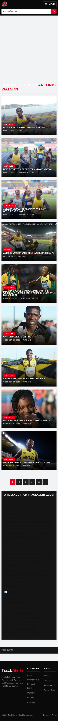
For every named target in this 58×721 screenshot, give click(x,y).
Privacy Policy (50, 690)
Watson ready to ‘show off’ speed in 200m (26, 462)
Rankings (31, 702)
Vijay (19, 130)
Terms (54, 715)
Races (7, 250)
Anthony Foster (25, 172)
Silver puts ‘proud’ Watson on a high (24, 379)
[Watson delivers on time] (29, 325)
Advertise (48, 685)
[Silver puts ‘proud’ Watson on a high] (29, 367)
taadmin (22, 256)
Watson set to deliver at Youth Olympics (26, 420)
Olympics (31, 692)
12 (39, 482)
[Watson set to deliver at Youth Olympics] (29, 409)
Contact (47, 680)
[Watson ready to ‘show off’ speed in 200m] (29, 450)
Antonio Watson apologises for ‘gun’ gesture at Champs (24, 210)
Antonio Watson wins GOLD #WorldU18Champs (28, 253)
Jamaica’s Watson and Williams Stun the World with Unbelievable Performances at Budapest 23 (27, 293)
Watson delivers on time (17, 337)
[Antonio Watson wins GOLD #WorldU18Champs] (29, 241)
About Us (48, 675)
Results (30, 697)
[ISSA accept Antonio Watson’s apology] (29, 115)
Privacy (46, 715)
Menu (52, 4)
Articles (8, 124)
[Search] (54, 11)
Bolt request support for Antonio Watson (27, 169)
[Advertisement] (29, 50)
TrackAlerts (12, 715)
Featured (9, 288)
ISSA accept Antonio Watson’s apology (25, 127)
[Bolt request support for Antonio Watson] (29, 157)
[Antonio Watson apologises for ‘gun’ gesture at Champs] (29, 199)
